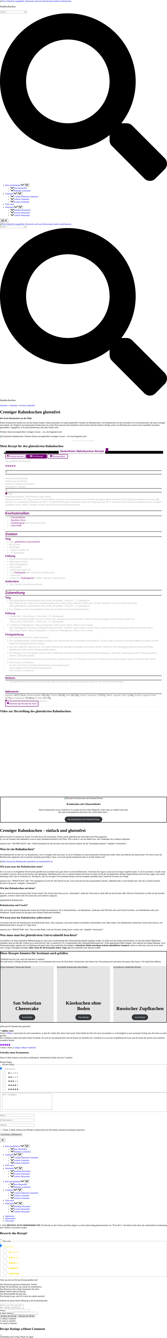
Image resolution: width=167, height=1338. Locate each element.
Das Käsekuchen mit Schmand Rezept (83, 819)
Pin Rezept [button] (37, 456)
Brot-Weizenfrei (20, 188)
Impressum (9, 1216)
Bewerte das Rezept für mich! (23, 704)
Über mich (9, 204)
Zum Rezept (27, 1017)
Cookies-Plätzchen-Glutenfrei (26, 196)
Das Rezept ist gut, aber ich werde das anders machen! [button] (22, 1296)
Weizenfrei (9, 207)
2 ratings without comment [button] (24, 1047)
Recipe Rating (6, 1062)
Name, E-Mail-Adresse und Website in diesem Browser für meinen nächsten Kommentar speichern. (44, 1130)
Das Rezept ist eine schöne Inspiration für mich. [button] (19, 1289)
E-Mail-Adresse (6, 1313)
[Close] (1, 1239)
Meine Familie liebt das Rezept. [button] (13, 1291)
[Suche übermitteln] (26, 12)
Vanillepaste (20, 572)
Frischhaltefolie (18, 517)
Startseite (3, 405)
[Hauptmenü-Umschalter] (4, 221)
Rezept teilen (58, 456)
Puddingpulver (27, 578)
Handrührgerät (18, 523)
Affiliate (9, 1033)
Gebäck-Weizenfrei (22, 215)
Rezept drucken (16, 456)
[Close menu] (2, 1140)
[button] (83, 180)
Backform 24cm (18, 520)
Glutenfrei (9, 194)
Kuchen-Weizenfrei (22, 213)
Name (2, 1310)
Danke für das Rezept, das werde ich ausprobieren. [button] (21, 1287)
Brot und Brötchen (13, 185)
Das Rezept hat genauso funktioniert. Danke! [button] (18, 1284)
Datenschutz (10, 1218)
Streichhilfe (16, 525)
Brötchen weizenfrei (22, 191)
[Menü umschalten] (26, 185)
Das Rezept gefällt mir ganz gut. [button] (13, 1294)
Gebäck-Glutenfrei (21, 199)
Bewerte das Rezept (8, 1316)
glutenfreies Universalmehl (27, 542)
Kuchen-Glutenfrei (21, 202)
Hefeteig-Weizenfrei (22, 210)
